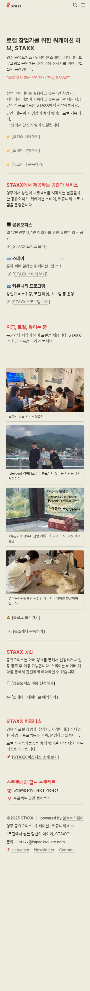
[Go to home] (14, 4)
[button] (75, 4)
